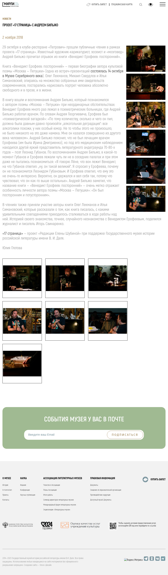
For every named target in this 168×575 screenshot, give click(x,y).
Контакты (5, 500)
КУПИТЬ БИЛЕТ (158, 479)
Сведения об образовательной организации (105, 490)
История (5, 485)
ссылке (153, 525)
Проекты (5, 495)
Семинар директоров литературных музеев (58, 500)
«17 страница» (12, 233)
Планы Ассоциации (50, 490)
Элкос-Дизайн (46, 565)
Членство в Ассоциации (51, 485)
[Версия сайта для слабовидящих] (150, 4)
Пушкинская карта (122, 4)
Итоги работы (48, 495)
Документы (94, 485)
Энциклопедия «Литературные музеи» (56, 510)
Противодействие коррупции (100, 495)
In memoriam (7, 490)
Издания (23, 485)
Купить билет (99, 4)
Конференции (25, 490)
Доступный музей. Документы (100, 500)
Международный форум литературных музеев (59, 505)
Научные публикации (27, 495)
